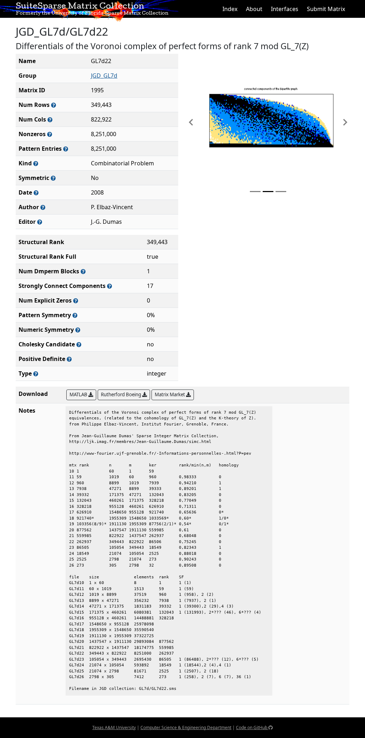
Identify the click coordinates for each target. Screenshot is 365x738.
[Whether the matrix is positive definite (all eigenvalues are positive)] (69, 359)
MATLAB (79, 394)
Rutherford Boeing (121, 394)
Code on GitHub (252, 727)
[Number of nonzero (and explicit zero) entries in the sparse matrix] (65, 148)
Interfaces (284, 9)
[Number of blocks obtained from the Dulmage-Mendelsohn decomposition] (83, 271)
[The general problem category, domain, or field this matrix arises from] (35, 163)
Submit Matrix (326, 9)
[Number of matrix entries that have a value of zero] (75, 300)
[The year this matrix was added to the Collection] (36, 192)
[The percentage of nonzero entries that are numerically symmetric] (77, 329)
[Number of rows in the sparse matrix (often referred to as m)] (53, 105)
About (254, 9)
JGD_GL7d (104, 75)
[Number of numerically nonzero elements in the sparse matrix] (49, 134)
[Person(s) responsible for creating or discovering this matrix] (42, 207)
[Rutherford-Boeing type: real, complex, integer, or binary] (35, 373)
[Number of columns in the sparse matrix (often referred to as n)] (49, 119)
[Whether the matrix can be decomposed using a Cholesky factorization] (78, 344)
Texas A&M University (114, 727)
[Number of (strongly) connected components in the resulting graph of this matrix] (109, 286)
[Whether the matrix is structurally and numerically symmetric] (53, 178)
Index (229, 9)
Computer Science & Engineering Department (185, 727)
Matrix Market (170, 394)
